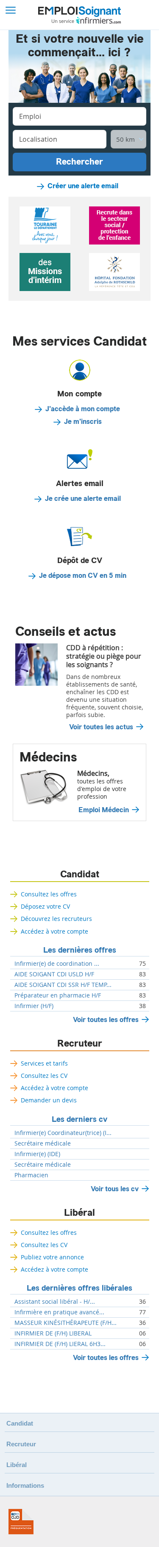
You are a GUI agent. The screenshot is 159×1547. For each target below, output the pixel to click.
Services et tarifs (44, 1063)
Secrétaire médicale (42, 1143)
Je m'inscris (83, 422)
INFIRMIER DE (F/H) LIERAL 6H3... (60, 1344)
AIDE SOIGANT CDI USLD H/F (54, 974)
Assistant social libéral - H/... (54, 1301)
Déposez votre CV (45, 906)
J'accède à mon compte (82, 409)
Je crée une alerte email (83, 499)
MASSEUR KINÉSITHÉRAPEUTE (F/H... (65, 1323)
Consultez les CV (44, 1076)
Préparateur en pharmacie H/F (57, 995)
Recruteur (79, 1043)
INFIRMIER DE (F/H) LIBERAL (53, 1333)
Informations (25, 1485)
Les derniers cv (79, 1119)
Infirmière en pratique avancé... (59, 1312)
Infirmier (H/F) (33, 1006)
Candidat (79, 874)
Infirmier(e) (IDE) (37, 1154)
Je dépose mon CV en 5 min (82, 576)
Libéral (79, 1212)
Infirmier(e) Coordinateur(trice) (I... (63, 1133)
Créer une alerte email (82, 186)
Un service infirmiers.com (86, 20)
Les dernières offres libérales (79, 1288)
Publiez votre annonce (52, 1257)
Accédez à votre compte (54, 931)
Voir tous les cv (115, 1189)
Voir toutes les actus (101, 727)
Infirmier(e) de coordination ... (56, 963)
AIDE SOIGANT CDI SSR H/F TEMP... (63, 985)
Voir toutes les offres (106, 1020)
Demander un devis (49, 1100)
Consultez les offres (49, 894)
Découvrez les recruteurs (56, 919)
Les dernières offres (79, 950)
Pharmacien (31, 1175)
